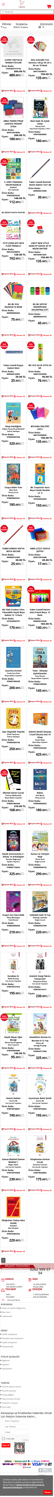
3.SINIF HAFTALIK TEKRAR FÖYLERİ (13, 61)
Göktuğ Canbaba (40, 917)
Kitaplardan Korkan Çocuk (40, 1160)
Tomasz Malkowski (13, 795)
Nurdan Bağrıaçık (13, 859)
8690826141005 (13, 557)
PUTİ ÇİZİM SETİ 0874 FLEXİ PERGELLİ (13, 244)
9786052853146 (13, 742)
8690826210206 (40, 190)
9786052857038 (13, 437)
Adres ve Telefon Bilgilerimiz (14, 1308)
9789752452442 (40, 748)
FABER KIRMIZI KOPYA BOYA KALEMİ (13, 550)
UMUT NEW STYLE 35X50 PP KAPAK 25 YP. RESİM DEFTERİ (40, 246)
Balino (40, 792)
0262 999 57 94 (40, 1271)
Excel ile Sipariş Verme (11, 1386)
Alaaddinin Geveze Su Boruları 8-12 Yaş (40, 1039)
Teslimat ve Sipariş (10, 1403)
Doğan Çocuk (40, 861)
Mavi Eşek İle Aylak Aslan (40, 122)
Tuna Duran (40, 676)
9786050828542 (40, 803)
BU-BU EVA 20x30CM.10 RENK (13, 305)
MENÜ (4, 1330)
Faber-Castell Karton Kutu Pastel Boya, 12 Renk (40, 612)
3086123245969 (40, 374)
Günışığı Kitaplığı (40, 1045)
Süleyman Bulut (40, 981)
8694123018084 (13, 132)
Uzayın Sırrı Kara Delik (13, 915)
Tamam (47, 1492)
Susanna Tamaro (40, 1164)
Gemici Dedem (13, 1098)
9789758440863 (40, 1172)
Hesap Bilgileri (8, 1394)
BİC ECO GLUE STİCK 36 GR (40, 366)
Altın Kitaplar (13, 1228)
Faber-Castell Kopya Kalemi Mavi (13, 366)
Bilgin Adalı (13, 1164)
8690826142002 (13, 374)
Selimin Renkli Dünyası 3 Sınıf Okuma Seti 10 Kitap (40, 734)
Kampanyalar (7, 1346)
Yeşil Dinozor (13, 920)
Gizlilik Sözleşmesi (9, 1334)
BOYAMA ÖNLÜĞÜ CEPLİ (40, 427)
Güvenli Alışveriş (9, 1390)
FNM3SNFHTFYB (13, 68)
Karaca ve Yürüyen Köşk (40, 855)
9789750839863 (40, 134)
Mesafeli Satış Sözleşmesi (12, 1338)
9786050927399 (40, 925)
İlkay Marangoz (13, 917)
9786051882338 (13, 681)
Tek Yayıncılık (13, 190)
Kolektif (13, 187)
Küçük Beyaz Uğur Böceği (13, 1038)
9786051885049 (40, 684)
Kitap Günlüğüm (13, 426)
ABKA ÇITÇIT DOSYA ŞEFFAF (40, 550)
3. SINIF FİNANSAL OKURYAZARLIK (13, 183)
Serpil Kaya (40, 740)
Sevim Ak (13, 1101)
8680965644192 (40, 316)
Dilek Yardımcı (13, 734)
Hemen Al (21, 91)
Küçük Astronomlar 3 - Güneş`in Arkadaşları (13, 855)
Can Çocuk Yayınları (13, 981)
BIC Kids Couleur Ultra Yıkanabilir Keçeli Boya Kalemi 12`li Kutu (13, 612)
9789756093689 (13, 1050)
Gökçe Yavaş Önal (9, 429)
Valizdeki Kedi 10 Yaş (40, 915)
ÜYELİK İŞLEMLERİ (10, 1356)
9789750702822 (40, 1109)
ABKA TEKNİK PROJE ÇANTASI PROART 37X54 (13, 124)
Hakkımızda (7, 1316)
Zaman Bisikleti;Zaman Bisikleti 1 (13, 1160)
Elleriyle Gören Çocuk (13, 792)
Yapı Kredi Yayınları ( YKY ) (40, 129)
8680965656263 (13, 313)
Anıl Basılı (40, 795)
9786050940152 (40, 867)
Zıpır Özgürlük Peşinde (13, 731)
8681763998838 (40, 435)
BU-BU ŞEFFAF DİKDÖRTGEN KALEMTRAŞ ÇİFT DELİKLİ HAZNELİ (40, 307)
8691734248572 (40, 71)
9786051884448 (13, 803)
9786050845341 (13, 498)
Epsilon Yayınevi (13, 861)
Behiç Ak (40, 1043)
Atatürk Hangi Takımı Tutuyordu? (40, 977)
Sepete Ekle (8, 90)
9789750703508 (13, 1172)
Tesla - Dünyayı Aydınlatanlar (40, 672)
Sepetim (5, 1364)
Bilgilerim (6, 1360)
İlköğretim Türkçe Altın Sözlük (13, 1221)
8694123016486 (40, 557)
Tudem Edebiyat (13, 431)
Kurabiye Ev (13, 976)
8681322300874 (13, 252)
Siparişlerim (7, 1368)
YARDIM (5, 1382)
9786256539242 (13, 195)
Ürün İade (6, 1407)
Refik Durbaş (13, 978)
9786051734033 (13, 867)
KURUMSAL (7, 1304)
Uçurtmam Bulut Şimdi (40, 1098)
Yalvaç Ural (40, 126)
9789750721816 (13, 986)
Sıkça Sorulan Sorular (11, 1399)
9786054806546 (13, 925)
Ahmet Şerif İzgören (13, 1042)
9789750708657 (13, 1109)
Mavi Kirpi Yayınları (40, 742)
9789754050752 (13, 1233)
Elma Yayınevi (13, 1045)
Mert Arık (13, 490)
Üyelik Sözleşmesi (9, 1342)
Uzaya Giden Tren (13, 487)
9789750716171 (40, 989)
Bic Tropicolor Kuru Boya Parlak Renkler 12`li (40, 490)
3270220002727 (13, 621)
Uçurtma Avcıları (13, 670)
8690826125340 (40, 621)
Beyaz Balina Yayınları (13, 675)
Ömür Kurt (40, 859)
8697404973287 (40, 254)
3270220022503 (40, 499)
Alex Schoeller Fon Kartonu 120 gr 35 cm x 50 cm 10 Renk (40, 62)
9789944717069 (40, 1051)
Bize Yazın (6, 1312)
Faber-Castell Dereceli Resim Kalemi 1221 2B (40, 183)
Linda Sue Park (13, 673)
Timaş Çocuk (13, 492)
